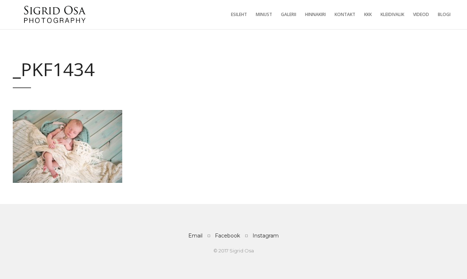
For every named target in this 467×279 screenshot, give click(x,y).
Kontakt (345, 14)
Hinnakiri (315, 14)
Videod (421, 14)
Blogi (444, 14)
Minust (264, 14)
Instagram (265, 235)
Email (195, 235)
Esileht (239, 14)
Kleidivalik (392, 14)
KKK (368, 14)
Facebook (227, 235)
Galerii (288, 14)
